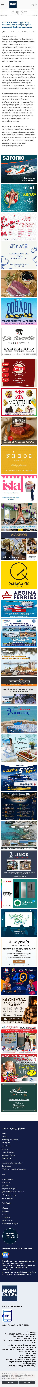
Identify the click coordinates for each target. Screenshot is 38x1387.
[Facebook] (30, 5)
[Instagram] (33, 5)
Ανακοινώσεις (17, 32)
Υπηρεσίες (5, 1149)
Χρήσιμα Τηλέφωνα (7, 1179)
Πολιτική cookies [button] (16, 1376)
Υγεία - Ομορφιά (6, 1146)
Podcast (4, 1214)
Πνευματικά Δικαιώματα (9, 1188)
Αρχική (4, 1133)
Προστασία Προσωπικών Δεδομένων (13, 1192)
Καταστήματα (6, 1143)
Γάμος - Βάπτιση (6, 1158)
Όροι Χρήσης (5, 1185)
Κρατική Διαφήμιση (7, 1198)
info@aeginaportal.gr (28, 1338)
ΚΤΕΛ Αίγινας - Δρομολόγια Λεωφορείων (14, 1169)
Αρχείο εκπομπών (7, 1220)
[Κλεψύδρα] (19, 12)
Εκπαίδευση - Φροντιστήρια (10, 1139)
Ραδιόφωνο (5, 1208)
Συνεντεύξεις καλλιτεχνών (10, 1223)
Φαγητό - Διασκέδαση (8, 1152)
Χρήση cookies (6, 1182)
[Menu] (2, 5)
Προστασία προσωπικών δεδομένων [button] (13, 1378)
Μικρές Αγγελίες (7, 1166)
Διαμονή (4, 1136)
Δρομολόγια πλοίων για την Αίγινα (12, 1163)
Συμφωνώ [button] (10, 1382)
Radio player (5, 1211)
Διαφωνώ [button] (27, 1382)
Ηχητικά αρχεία (6, 1217)
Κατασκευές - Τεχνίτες (8, 1155)
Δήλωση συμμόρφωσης (9, 1195)
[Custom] (36, 5)
